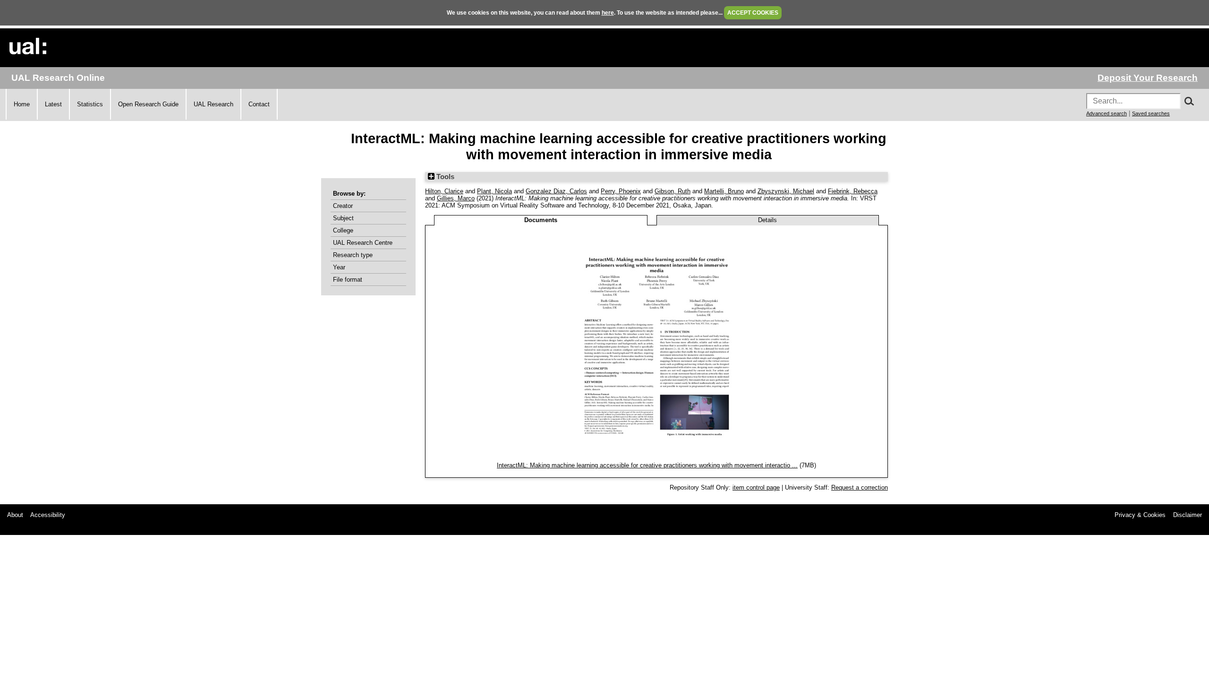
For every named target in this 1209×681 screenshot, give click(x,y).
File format (347, 279)
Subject (343, 218)
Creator (343, 205)
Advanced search (1106, 113)
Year (339, 267)
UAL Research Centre (362, 242)
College (343, 230)
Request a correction (859, 487)
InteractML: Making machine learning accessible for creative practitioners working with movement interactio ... (647, 465)
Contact (259, 104)
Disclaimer (1187, 514)
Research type (353, 255)
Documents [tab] (540, 220)
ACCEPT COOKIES (752, 12)
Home (22, 104)
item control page (756, 487)
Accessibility (47, 514)
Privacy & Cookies (1140, 514)
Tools (444, 177)
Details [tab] (767, 220)
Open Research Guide (148, 104)
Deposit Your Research (1148, 78)
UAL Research (213, 104)
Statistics (90, 104)
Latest (53, 104)
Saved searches (1151, 113)
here (608, 12)
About (15, 514)
